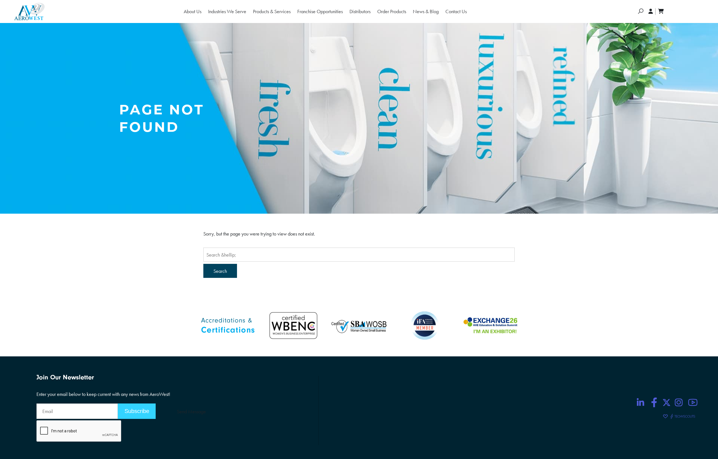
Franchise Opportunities (320, 11)
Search (220, 271)
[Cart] (661, 11)
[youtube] (692, 402)
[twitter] (666, 402)
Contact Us (456, 11)
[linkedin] (640, 402)
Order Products (391, 11)
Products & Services (272, 11)
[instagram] (678, 402)
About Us (192, 11)
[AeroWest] (29, 11)
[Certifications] (227, 325)
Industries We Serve (227, 11)
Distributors (359, 11)
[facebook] (654, 402)
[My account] (651, 11)
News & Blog (426, 11)
